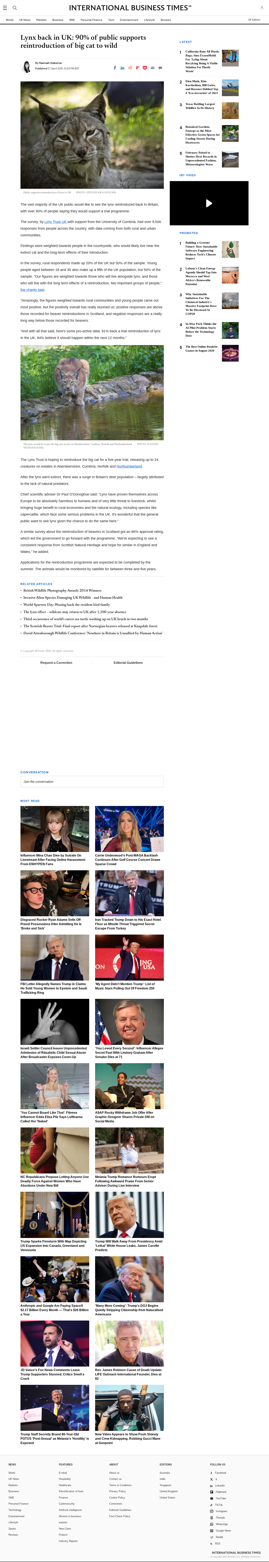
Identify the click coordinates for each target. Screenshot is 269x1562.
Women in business (70, 1516)
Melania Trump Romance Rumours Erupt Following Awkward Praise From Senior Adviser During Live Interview (125, 1181)
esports (63, 1522)
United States (167, 1497)
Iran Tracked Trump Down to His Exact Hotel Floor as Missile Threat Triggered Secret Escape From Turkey (128, 924)
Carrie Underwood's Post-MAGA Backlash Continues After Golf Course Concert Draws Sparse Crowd (127, 860)
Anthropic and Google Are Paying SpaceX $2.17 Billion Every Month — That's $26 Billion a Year (54, 1310)
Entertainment (129, 20)
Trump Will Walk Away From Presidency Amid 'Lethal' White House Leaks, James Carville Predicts (128, 1246)
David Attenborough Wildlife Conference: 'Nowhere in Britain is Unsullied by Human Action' (92, 633)
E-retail (63, 1472)
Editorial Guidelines (128, 662)
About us (114, 1472)
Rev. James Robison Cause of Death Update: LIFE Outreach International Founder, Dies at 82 (128, 1374)
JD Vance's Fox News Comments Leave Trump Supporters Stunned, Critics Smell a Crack (52, 1374)
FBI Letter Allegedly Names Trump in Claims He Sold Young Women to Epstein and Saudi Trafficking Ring (53, 988)
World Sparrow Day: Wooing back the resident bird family (66, 605)
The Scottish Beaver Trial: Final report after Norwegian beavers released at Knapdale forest (90, 626)
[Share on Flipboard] (137, 67)
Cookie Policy (117, 1497)
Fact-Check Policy (119, 1516)
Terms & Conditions (120, 1485)
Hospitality (65, 1478)
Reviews (166, 20)
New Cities (65, 1528)
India (162, 1478)
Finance (63, 1497)
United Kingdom (169, 1491)
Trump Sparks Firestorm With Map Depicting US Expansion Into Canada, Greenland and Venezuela (53, 1246)
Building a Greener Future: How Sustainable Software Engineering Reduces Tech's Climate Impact (201, 250)
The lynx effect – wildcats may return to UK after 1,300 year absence (74, 612)
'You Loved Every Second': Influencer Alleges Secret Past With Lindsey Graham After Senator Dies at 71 (129, 1053)
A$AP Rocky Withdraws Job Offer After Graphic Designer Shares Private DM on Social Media (124, 1117)
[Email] (152, 67)
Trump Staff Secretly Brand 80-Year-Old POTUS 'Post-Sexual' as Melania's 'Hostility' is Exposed (54, 1439)
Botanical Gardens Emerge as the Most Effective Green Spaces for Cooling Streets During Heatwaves (203, 134)
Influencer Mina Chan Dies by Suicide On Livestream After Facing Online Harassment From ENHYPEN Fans (52, 860)
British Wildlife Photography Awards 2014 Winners (62, 591)
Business (57, 20)
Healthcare (65, 1485)
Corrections (115, 1503)
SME (72, 20)
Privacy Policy (117, 1491)
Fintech (63, 1534)
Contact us (115, 1478)
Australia (165, 1472)
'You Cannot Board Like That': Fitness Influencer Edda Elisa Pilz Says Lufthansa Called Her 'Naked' (51, 1117)
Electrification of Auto (71, 1491)
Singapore (165, 1485)
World (9, 20)
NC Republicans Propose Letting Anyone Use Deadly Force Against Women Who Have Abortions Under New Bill (54, 1181)
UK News (25, 20)
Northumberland (129, 466)
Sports (12, 1528)
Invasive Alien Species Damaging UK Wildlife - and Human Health (72, 598)
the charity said (32, 290)
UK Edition (254, 19)
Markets (41, 20)
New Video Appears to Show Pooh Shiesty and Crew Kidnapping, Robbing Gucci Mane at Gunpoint (127, 1439)
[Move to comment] (160, 67)
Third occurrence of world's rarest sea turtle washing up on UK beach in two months (85, 619)
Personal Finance (91, 20)
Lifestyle (149, 20)
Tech (111, 20)
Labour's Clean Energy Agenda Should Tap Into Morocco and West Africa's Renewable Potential (201, 276)
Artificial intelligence (70, 1510)
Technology (14, 1510)
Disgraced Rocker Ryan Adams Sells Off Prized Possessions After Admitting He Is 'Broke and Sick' (51, 924)
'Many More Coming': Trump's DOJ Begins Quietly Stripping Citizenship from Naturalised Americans (129, 1310)
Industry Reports (68, 1541)
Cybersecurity (67, 1503)
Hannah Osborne (50, 63)
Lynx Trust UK (56, 222)
